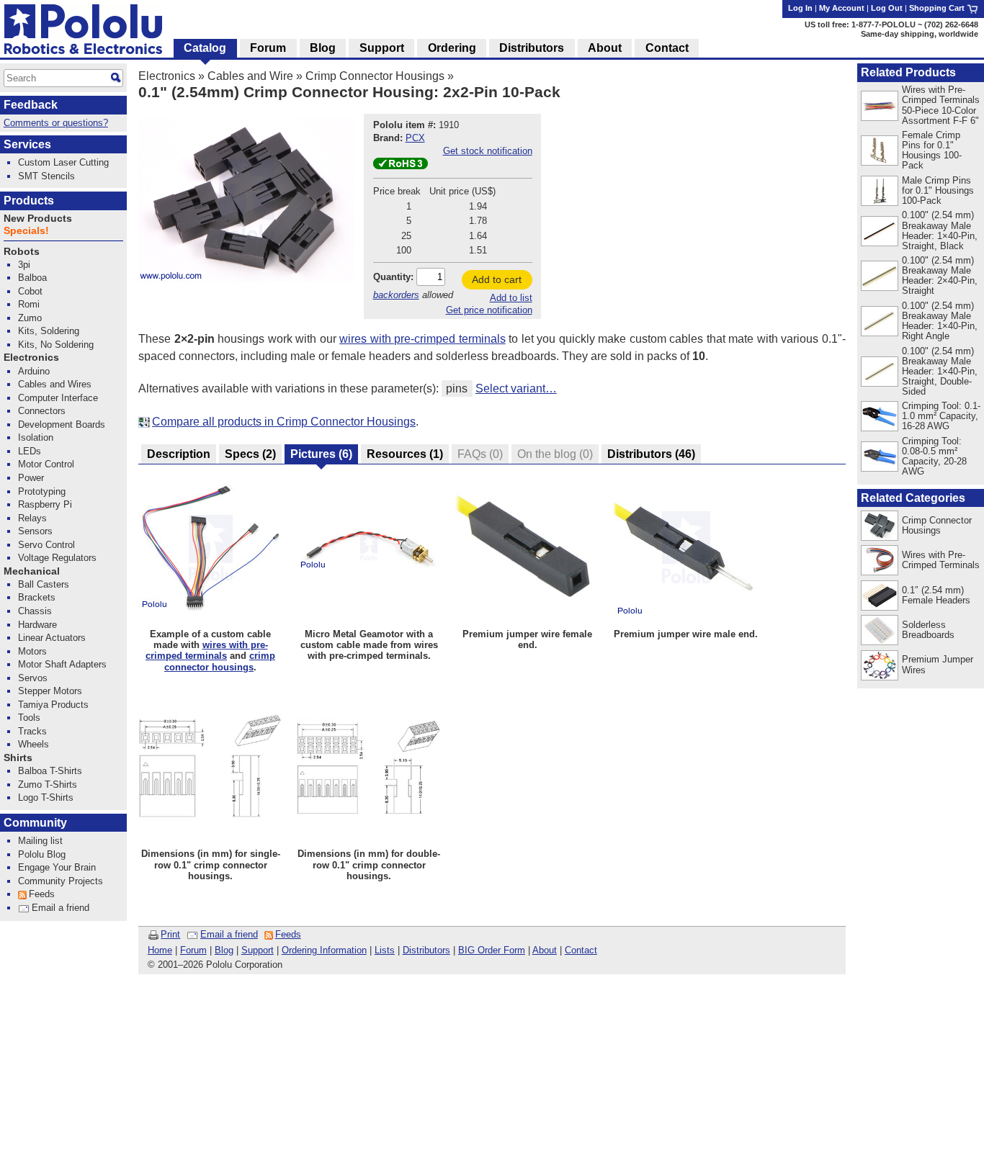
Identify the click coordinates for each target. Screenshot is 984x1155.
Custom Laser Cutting (63, 162)
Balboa (32, 277)
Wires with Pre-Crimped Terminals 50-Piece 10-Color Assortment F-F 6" (941, 104)
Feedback (31, 105)
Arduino (34, 371)
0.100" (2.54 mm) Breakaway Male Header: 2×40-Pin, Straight (940, 275)
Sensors (35, 531)
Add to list (511, 297)
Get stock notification (487, 150)
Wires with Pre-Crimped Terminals (941, 559)
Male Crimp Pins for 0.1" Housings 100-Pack (938, 190)
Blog (224, 950)
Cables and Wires (54, 384)
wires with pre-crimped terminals (422, 339)
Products (29, 200)
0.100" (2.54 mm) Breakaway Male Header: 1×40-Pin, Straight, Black (940, 230)
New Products (38, 218)
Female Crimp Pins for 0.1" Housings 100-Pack (932, 150)
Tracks (32, 731)
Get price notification (489, 310)
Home (160, 950)
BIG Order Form (491, 950)
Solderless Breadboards (928, 629)
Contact (581, 950)
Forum (193, 950)
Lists (385, 950)
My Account (841, 8)
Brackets (36, 597)
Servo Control (46, 544)
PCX (415, 137)
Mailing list (40, 840)
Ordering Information (324, 950)
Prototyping (42, 491)
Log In (800, 8)
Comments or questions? (56, 122)
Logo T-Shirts (45, 797)
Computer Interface (58, 397)
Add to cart (497, 279)
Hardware (37, 624)
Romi (29, 304)
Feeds (288, 934)
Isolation (35, 437)
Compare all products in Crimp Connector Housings (284, 421)
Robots (22, 251)
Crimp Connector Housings (374, 76)
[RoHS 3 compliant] (400, 166)
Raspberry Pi (45, 504)
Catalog (205, 48)
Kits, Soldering (48, 330)
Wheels (33, 744)
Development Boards (61, 424)
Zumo (30, 318)
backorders (396, 294)
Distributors (426, 950)
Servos (33, 678)
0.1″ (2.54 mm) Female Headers (936, 595)
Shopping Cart (938, 8)
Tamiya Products (53, 704)
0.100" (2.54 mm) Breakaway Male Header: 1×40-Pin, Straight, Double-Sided (940, 371)
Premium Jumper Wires (937, 664)
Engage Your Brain (57, 867)
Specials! (26, 230)
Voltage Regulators (57, 557)
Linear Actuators (52, 637)
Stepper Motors (50, 691)
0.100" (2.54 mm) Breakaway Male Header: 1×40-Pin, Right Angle (940, 320)
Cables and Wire (250, 76)
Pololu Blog (42, 854)
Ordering (452, 48)
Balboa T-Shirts (50, 770)
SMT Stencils (46, 176)
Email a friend (229, 934)
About (544, 950)
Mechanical (32, 571)
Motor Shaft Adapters (62, 664)
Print (170, 934)
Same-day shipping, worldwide (919, 34)
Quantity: (393, 276)
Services (27, 144)
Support (257, 950)
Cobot (30, 291)
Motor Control (46, 464)
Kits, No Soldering (56, 344)
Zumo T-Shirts (47, 784)
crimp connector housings (219, 661)
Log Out (887, 8)
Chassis (35, 611)
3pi (24, 264)
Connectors (42, 410)
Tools (29, 717)
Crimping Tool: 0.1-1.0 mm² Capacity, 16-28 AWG (941, 415)
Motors (32, 651)
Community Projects (60, 881)
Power (31, 477)
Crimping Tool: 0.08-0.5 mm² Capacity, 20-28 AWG (934, 456)
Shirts (18, 757)
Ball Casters (43, 584)
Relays (32, 518)
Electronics (166, 76)
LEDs (29, 451)
